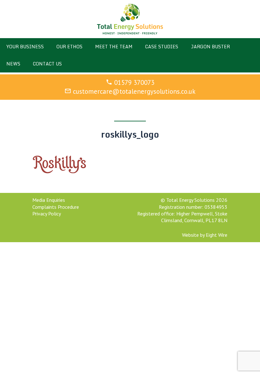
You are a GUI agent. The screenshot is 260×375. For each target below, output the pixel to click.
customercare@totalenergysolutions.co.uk (134, 91)
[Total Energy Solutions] (130, 19)
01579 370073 (134, 82)
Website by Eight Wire (204, 235)
